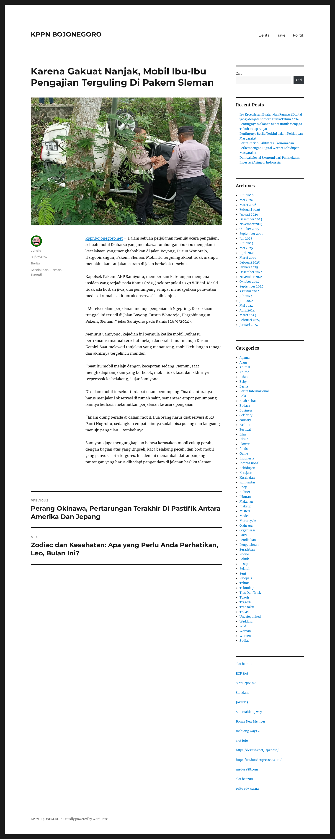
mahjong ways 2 (248, 731)
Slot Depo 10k (245, 683)
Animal (245, 367)
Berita (264, 35)
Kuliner (245, 492)
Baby (243, 382)
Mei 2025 (246, 248)
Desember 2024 (251, 272)
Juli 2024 (246, 296)
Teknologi (247, 588)
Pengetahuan (249, 545)
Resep (244, 564)
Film (243, 434)
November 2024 (251, 277)
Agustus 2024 (249, 291)
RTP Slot (242, 673)
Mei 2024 (246, 306)
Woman (245, 631)
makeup (245, 506)
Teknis (245, 583)
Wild (243, 626)
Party (243, 535)
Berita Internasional (254, 391)
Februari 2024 (250, 320)
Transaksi (247, 607)
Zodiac (244, 641)
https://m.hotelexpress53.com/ (259, 760)
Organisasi (247, 530)
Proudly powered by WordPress (85, 819)
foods (244, 449)
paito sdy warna (247, 789)
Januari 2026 (249, 214)
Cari (239, 74)
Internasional (249, 463)
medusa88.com (247, 769)
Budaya (245, 406)
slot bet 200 (244, 779)
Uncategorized (250, 617)
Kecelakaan (39, 270)
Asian (244, 377)
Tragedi (36, 274)
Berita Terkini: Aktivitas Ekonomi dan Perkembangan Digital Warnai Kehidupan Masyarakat (269, 148)
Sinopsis (246, 578)
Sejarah (245, 569)
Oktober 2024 (249, 282)
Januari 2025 (249, 267)
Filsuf (244, 439)
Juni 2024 (246, 301)
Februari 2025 (250, 262)
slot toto (242, 741)
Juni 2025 (246, 243)
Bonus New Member (250, 721)
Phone (244, 554)
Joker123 (242, 702)
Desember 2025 (251, 219)
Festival (245, 430)
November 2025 (251, 224)
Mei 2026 (246, 200)
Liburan (245, 497)
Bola (243, 396)
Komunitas (247, 482)
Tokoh (244, 597)
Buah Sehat (248, 401)
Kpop (243, 487)
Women (245, 636)
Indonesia (247, 458)
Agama (245, 358)
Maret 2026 (248, 205)
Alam (243, 362)
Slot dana (242, 693)
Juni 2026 (247, 195)
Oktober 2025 (249, 229)
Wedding (246, 621)
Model (244, 516)
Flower (245, 444)
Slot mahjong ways (249, 712)
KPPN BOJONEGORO (66, 34)
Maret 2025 (248, 258)
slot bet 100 (244, 664)
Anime (244, 372)
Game (244, 454)
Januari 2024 (249, 325)
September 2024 (251, 286)
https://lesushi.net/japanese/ (257, 750)
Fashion (245, 425)
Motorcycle (248, 521)
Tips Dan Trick (250, 593)
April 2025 (247, 253)
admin (36, 250)
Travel (281, 35)
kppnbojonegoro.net (104, 238)
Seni (243, 573)
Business (246, 410)
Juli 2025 (246, 238)
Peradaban (247, 549)
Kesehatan (247, 478)
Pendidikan (248, 540)
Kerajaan (246, 473)
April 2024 (247, 310)
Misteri (245, 511)
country (245, 420)
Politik (298, 35)
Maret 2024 (248, 315)
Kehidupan (247, 468)
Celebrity (246, 415)
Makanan (246, 502)
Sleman (55, 270)
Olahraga (246, 526)
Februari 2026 (250, 210)
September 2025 (251, 234)
